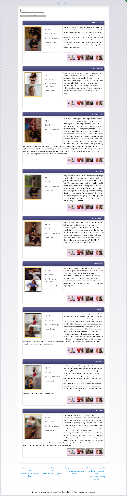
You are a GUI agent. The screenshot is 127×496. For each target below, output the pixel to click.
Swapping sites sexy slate (74, 468)
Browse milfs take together (52, 474)
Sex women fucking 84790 (96, 468)
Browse (63, 3)
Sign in (56, 3)
